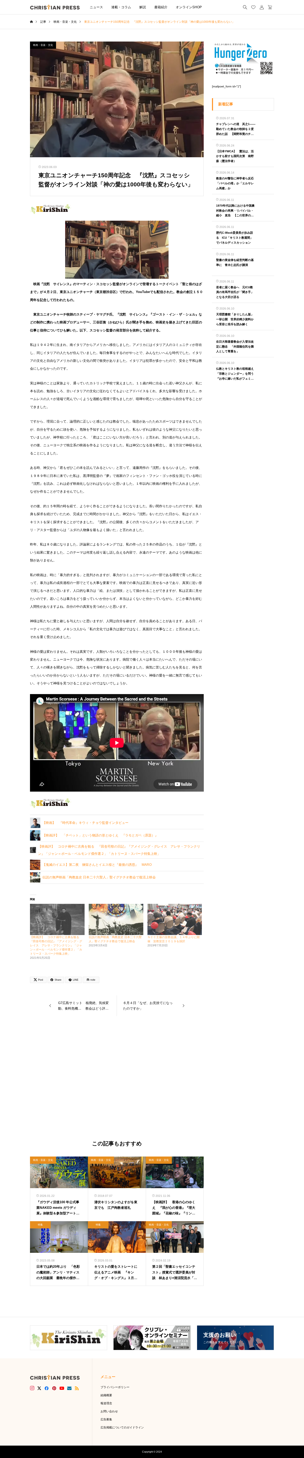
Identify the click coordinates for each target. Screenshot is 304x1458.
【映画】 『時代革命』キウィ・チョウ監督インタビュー (85, 822)
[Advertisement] (117, 1078)
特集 (40, 1224)
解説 (142, 7)
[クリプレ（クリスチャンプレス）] (55, 7)
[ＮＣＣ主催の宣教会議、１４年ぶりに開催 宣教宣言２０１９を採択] (174, 919)
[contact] (69, 1388)
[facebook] (46, 1388)
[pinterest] (54, 1388)
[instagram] (32, 1388)
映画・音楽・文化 (43, 45)
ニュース (96, 7)
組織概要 (106, 1395)
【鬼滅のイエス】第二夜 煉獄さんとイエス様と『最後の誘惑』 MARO (97, 864)
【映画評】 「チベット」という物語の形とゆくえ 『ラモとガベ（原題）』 (100, 835)
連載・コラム (121, 7)
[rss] (77, 1388)
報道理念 (106, 1403)
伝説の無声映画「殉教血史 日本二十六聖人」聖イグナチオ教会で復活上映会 (99, 877)
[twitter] (39, 1388)
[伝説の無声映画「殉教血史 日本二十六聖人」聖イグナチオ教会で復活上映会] (116, 919)
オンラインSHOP (189, 7)
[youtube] (62, 1388)
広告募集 (106, 1419)
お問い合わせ (109, 1411)
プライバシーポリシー (115, 1387)
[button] (212, 7)
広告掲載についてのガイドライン (122, 1427)
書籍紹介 (161, 7)
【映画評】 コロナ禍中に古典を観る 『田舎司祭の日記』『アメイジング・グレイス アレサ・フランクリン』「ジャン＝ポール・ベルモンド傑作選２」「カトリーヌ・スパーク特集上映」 (56, 945)
